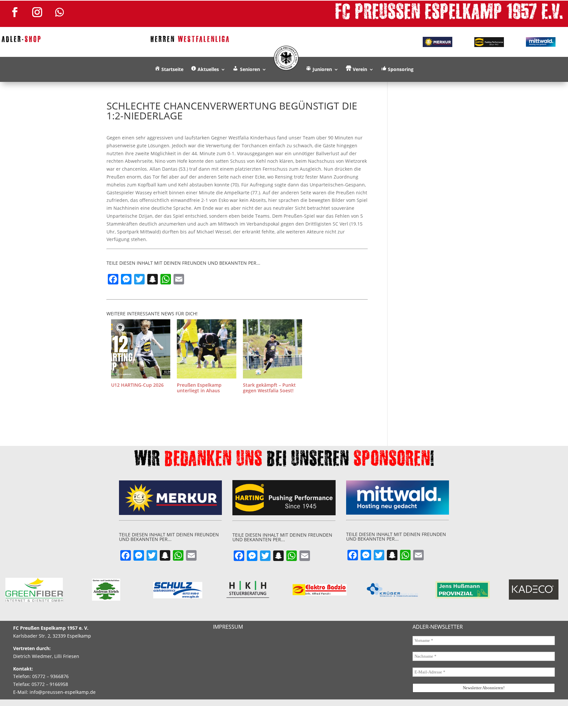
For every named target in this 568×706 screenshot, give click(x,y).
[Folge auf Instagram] (37, 12)
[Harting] (489, 42)
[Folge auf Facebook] (15, 12)
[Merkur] (437, 42)
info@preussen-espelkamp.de (63, 692)
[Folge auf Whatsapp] (59, 12)
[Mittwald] (540, 42)
